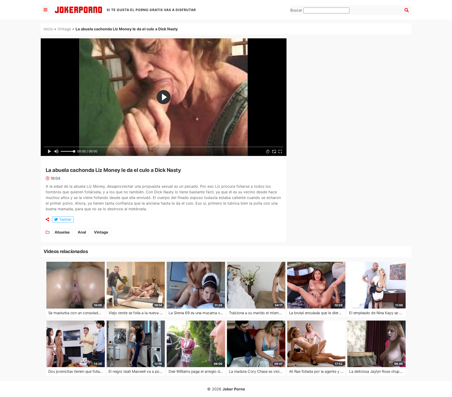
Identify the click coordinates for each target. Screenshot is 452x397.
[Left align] (45, 10)
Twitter (65, 219)
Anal (82, 232)
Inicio (48, 29)
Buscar (296, 10)
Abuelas (62, 232)
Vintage (64, 29)
